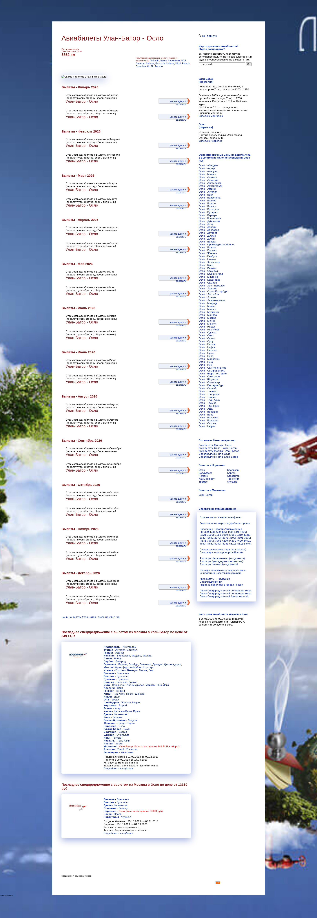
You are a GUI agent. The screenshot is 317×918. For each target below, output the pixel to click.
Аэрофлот (174, 60)
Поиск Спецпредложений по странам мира (226, 590)
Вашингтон (118, 684)
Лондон (132, 720)
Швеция (109, 734)
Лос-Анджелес (135, 684)
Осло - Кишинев (208, 276)
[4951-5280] (214, 543)
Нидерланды (112, 646)
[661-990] (227, 531)
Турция (108, 649)
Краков (133, 681)
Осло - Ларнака (208, 288)
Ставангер (233, 475)
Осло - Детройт (208, 232)
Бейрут (118, 658)
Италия (108, 670)
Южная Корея (112, 728)
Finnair (186, 63)
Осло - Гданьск (208, 250)
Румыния (109, 679)
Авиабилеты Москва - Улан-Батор (219, 450)
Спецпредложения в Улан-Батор (218, 456)
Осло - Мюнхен (208, 323)
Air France (157, 66)
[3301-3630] (244, 537)
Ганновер (145, 664)
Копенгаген (120, 714)
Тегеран (117, 737)
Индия (108, 696)
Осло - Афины (207, 188)
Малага (147, 655)
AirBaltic (154, 60)
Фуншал (126, 816)
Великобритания (114, 720)
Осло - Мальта (207, 309)
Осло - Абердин (208, 165)
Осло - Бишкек (207, 247)
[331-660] (215, 531)
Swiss (163, 60)
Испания (109, 655)
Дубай (115, 699)
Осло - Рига (206, 361)
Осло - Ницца (207, 326)
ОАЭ (106, 699)
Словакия (110, 808)
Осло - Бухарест (208, 212)
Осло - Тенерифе (209, 394)
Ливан (108, 658)
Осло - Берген (207, 203)
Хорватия (110, 705)
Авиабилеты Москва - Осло (215, 445)
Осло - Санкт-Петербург (213, 291)
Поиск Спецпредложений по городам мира (226, 593)
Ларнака (117, 717)
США (107, 684)
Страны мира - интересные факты (220, 517)
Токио (119, 743)
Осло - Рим (205, 364)
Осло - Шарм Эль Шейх (213, 373)
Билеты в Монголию (211, 115)
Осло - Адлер (207, 168)
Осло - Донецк (207, 226)
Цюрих (136, 702)
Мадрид (136, 655)
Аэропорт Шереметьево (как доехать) (222, 558)
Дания (108, 714)
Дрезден (157, 664)
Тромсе (203, 481)
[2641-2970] (214, 537)
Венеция (132, 670)
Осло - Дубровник (209, 221)
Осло (122, 725)
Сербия (108, 661)
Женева (126, 702)
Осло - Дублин (207, 235)
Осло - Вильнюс (208, 417)
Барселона (123, 655)
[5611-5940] (244, 543)
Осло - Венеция (208, 411)
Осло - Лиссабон (209, 294)
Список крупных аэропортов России (221, 552)
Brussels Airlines (164, 63)
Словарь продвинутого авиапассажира (223, 570)
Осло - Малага (207, 174)
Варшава (121, 681)
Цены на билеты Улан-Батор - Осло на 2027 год (90, 616)
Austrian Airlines (145, 63)
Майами (150, 684)
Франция (109, 723)
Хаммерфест (206, 478)
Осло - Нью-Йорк (209, 329)
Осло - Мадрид (208, 303)
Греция (108, 652)
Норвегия (110, 725)
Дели (117, 696)
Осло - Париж (207, 344)
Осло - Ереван (207, 241)
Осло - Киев (206, 265)
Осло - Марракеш (209, 358)
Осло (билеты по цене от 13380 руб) (141, 811)
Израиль (109, 740)
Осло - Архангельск (210, 185)
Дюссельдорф (172, 664)
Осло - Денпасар (209, 229)
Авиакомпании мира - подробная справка (225, 523)
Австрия (109, 687)
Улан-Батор (206, 494)
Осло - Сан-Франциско (212, 367)
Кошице (123, 808)
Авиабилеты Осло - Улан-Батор (218, 447)
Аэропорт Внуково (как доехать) (219, 564)
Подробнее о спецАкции (118, 768)
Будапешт (123, 676)
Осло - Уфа (206, 408)
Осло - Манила (208, 314)
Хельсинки (127, 752)
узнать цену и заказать (178, 103)
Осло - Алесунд (208, 171)
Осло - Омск (206, 335)
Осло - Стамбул (208, 270)
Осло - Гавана (207, 259)
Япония (108, 743)
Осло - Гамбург (208, 256)
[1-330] (205, 531)
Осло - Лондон (207, 297)
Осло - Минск (207, 320)
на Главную (209, 35)
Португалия (111, 816)
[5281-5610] (229, 543)
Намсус (203, 475)
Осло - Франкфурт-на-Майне (216, 244)
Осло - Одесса (207, 332)
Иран (107, 737)
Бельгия (109, 673)
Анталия (120, 649)
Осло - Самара (208, 282)
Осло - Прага (206, 353)
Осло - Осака (207, 338)
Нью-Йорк (163, 684)
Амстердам (129, 646)
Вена (120, 687)
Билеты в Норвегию (210, 140)
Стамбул (132, 649)
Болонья (120, 670)
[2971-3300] (229, 537)
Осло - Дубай (207, 238)
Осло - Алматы (208, 177)
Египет (108, 708)
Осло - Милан (207, 306)
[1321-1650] (207, 534)
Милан (143, 670)
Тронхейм (233, 478)
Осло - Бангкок (207, 206)
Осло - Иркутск (207, 267)
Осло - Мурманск (209, 311)
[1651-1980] (221, 534)
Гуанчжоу (119, 693)
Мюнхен (109, 667)
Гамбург (133, 664)
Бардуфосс (205, 472)
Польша (109, 681)
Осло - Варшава (208, 420)
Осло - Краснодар (209, 279)
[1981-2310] (236, 534)
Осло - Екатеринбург (211, 385)
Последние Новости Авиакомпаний (221, 528)
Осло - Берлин (207, 200)
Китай (107, 693)
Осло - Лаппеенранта (212, 300)
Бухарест (123, 679)
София (123, 731)
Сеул (126, 728)
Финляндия (111, 752)
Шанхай (140, 693)
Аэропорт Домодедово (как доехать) (221, 561)
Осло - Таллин (207, 396)
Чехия (108, 711)
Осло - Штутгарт (208, 379)
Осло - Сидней (207, 388)
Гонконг (109, 690)
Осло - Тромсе (207, 402)
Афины (119, 652)
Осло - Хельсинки (209, 262)
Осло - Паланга (208, 350)
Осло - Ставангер (209, 382)
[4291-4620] (236, 540)
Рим (151, 670)
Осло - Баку (206, 194)
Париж (131, 723)
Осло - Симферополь (212, 370)
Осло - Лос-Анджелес (212, 285)
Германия (110, 664)
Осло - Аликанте (208, 180)
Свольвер (233, 469)
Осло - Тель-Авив (209, 399)
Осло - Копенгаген (210, 218)
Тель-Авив (123, 740)
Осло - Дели (206, 223)
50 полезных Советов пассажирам (220, 572)
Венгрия (109, 676)
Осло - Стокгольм (209, 376)
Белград (121, 661)
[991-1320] (240, 531)
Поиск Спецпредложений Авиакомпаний (224, 596)
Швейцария (111, 702)
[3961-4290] (221, 540)
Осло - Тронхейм (209, 405)
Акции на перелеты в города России (221, 584)
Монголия (110, 746)
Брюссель (123, 673)
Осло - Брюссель (209, 209)
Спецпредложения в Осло (214, 453)
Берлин (122, 664)
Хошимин (131, 749)
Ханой (121, 749)
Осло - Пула (206, 355)
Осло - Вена (206, 414)
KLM (178, 63)
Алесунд (232, 481)
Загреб (123, 705)
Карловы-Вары (123, 711)
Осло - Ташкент (208, 391)
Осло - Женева (208, 253)
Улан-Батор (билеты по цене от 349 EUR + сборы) (149, 746)
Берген (231, 472)
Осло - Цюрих (207, 426)
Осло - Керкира (208, 215)
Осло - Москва (207, 317)
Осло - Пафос (207, 347)
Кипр (107, 717)
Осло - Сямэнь (207, 423)
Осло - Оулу (206, 341)
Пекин (130, 693)
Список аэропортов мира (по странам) (223, 549)
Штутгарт (148, 667)
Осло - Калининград (211, 273)
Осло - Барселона (210, 197)
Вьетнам (109, 749)
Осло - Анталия (208, 191)
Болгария (110, 731)
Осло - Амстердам (210, 182)
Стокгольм (122, 734)
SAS (183, 60)
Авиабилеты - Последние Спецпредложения (215, 580)
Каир (118, 708)
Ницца (121, 723)
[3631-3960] (207, 540)
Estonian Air (143, 66)
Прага (136, 711)
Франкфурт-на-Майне (128, 667)
